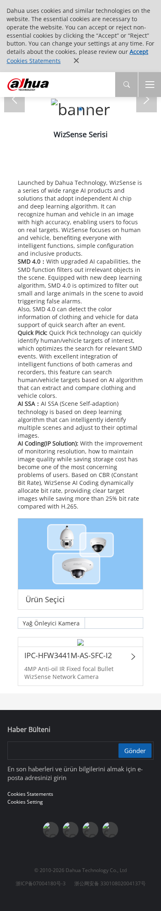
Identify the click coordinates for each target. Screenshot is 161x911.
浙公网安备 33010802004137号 (110, 883)
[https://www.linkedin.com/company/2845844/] (110, 830)
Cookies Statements (34, 61)
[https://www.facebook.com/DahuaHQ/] (70, 830)
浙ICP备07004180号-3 (41, 883)
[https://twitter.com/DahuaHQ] (51, 830)
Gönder (135, 750)
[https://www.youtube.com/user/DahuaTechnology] (90, 830)
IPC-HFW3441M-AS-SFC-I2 (68, 655)
